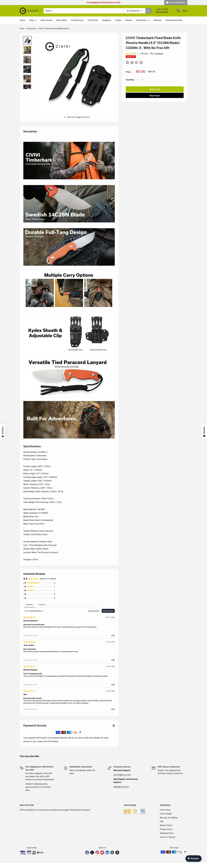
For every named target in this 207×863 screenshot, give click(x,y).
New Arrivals (46, 20)
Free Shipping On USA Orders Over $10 (103, 2)
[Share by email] (141, 62)
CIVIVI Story (165, 810)
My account (162, 12)
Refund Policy (166, 825)
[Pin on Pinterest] (132, 62)
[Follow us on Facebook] (87, 852)
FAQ (161, 821)
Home (22, 20)
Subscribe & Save (177, 2)
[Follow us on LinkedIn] (107, 852)
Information (141, 20)
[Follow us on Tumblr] (112, 852)
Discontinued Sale (174, 20)
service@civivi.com (122, 774)
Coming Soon (77, 20)
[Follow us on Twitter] (92, 852)
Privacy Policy (166, 829)
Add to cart (155, 89)
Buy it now (155, 95)
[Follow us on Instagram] (97, 852)
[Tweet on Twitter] (136, 62)
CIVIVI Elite (93, 20)
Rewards (157, 20)
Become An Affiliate (169, 817)
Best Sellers (61, 20)
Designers (106, 20)
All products (31, 28)
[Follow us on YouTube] (102, 852)
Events (118, 20)
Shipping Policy (167, 833)
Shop (31, 20)
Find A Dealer (166, 813)
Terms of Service (167, 837)
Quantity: (130, 79)
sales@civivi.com (121, 786)
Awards (128, 20)
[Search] (148, 10)
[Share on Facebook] (127, 62)
